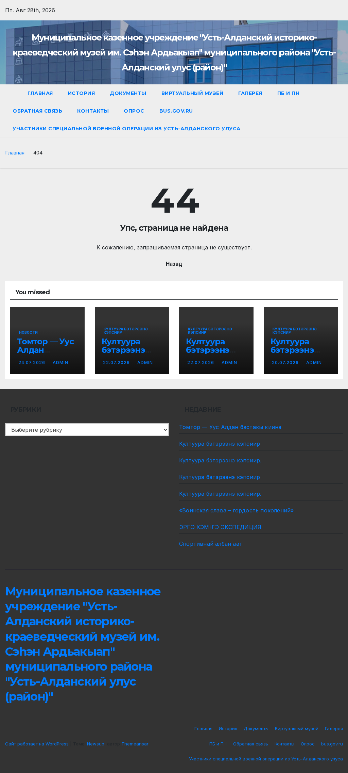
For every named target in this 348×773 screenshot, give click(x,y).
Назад (174, 264)
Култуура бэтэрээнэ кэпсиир (126, 330)
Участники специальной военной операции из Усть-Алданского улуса (127, 129)
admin (60, 362)
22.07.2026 (117, 362)
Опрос (134, 111)
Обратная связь (37, 111)
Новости (28, 332)
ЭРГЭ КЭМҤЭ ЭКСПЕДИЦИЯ (220, 527)
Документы (128, 93)
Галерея (250, 93)
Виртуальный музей (192, 93)
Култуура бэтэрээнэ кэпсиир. (207, 349)
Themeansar (135, 743)
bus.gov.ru (176, 111)
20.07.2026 (286, 362)
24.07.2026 (32, 362)
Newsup (95, 743)
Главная (40, 93)
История (81, 93)
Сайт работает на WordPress (37, 743)
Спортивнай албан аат (210, 543)
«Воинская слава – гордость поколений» (236, 510)
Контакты (93, 111)
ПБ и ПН (288, 93)
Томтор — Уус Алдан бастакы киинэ (230, 427)
